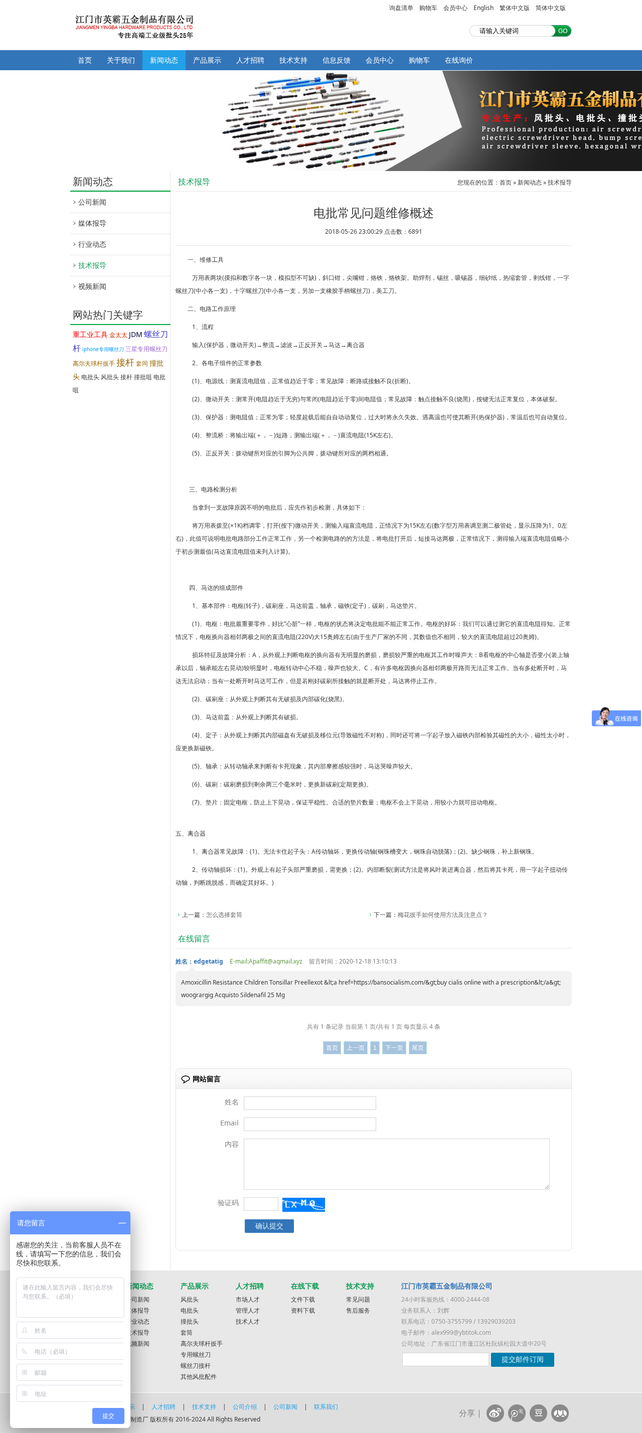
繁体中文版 (515, 8)
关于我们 (121, 60)
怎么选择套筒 (224, 914)
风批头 (110, 377)
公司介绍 (245, 1406)
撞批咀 (143, 377)
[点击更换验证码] (303, 1205)
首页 (85, 60)
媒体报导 (92, 223)
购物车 (428, 8)
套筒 (187, 1332)
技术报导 (92, 265)
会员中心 (455, 8)
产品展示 (207, 60)
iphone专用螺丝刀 (103, 349)
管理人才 (248, 1310)
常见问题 (358, 1299)
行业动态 (92, 244)
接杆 (125, 362)
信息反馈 (337, 60)
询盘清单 (401, 8)
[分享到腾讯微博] (517, 1413)
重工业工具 (90, 334)
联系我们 (326, 1406)
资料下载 (303, 1310)
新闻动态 (164, 60)
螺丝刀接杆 (196, 1365)
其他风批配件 (199, 1376)
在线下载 (305, 1286)
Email (229, 1123)
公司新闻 (92, 202)
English (483, 8)
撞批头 (190, 1321)
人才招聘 (250, 60)
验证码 (228, 1202)
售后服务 (358, 1310)
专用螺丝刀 (196, 1354)
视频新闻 (92, 286)
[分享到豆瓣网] (538, 1413)
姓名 (232, 1101)
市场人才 (248, 1299)
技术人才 (248, 1321)
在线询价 (459, 60)
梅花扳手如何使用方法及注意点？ (443, 914)
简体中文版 (551, 8)
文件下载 (303, 1299)
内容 (232, 1144)
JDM (135, 334)
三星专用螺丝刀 (146, 349)
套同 (142, 363)
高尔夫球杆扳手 (94, 363)
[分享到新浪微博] (495, 1413)
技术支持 (293, 60)
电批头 (90, 377)
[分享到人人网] (560, 1413)
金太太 (118, 335)
